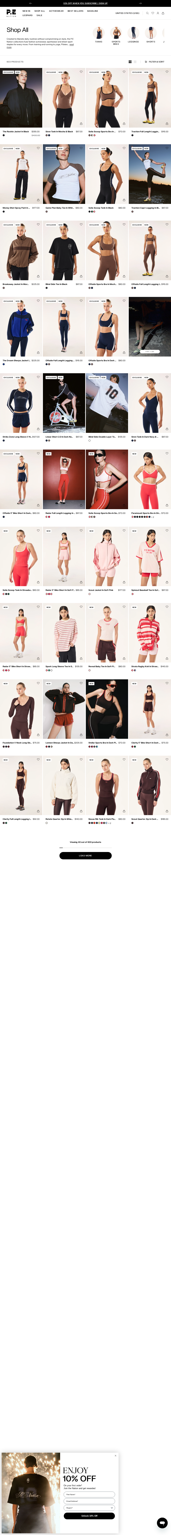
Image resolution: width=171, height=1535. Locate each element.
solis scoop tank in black (101, 208)
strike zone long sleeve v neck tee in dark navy (17, 437)
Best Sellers (75, 11)
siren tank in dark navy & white (145, 437)
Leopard (28, 15)
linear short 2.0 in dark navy (59, 437)
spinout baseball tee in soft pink (145, 590)
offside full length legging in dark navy (60, 361)
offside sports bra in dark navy (103, 361)
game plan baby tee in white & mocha (60, 208)
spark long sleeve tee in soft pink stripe (60, 667)
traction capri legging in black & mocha (146, 208)
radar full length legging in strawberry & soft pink (61, 513)
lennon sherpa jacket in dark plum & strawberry (60, 743)
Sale (39, 15)
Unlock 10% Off (89, 1516)
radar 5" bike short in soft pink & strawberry (60, 590)
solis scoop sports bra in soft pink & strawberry (103, 513)
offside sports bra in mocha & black (103, 284)
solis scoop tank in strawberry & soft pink (17, 590)
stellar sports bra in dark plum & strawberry (103, 743)
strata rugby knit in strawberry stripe (145, 667)
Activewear (56, 11)
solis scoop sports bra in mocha (103, 132)
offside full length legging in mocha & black (146, 284)
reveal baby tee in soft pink (102, 667)
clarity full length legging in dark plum (17, 819)
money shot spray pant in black (16, 208)
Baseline (92, 11)
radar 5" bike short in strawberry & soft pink (17, 667)
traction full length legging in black (145, 132)
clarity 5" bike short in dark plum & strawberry (146, 743)
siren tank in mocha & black (59, 132)
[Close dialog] (115, 1455)
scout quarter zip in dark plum (145, 819)
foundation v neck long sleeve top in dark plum (18, 743)
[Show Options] (112, 1508)
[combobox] (88, 1508)
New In (26, 11)
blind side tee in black (56, 284)
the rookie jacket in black (16, 132)
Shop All (39, 11)
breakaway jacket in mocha (16, 284)
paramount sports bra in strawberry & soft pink (146, 513)
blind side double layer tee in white (103, 437)
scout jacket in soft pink (101, 590)
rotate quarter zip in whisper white (60, 819)
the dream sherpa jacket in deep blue (17, 361)
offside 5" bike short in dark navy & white (17, 513)
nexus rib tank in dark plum (102, 819)
